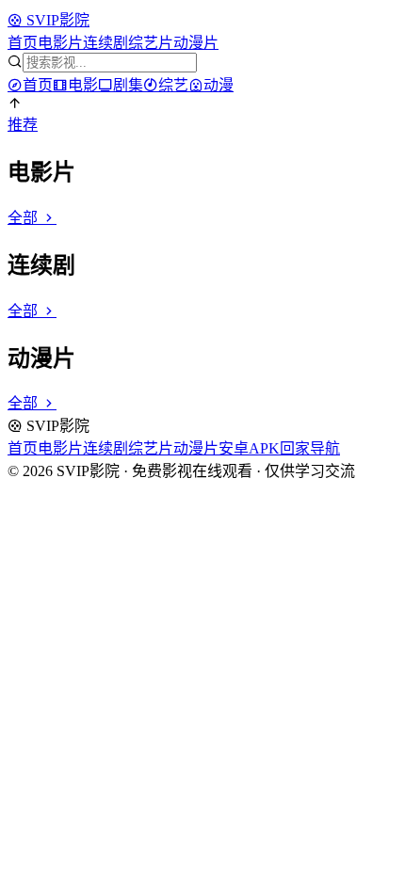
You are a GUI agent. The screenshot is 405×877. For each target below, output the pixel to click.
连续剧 (105, 43)
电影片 (60, 43)
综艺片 (150, 43)
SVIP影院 (56, 20)
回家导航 (310, 448)
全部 (24, 218)
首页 (23, 43)
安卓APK (249, 448)
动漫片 (196, 43)
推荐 (23, 125)
